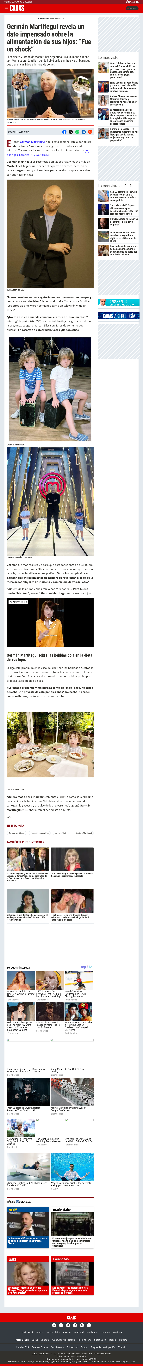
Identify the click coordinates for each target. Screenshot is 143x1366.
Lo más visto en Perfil (115, 185)
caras (28, 1260)
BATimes (117, 1332)
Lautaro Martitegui (84, 833)
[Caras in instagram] (54, 1325)
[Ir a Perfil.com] (132, 2)
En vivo (133, 8)
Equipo (84, 1347)
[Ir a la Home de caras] (17, 10)
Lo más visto (108, 57)
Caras (35, 1339)
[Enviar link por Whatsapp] (77, 132)
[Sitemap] (89, 1325)
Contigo (45, 1339)
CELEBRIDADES (43, 18)
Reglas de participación (103, 1347)
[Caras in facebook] (61, 1325)
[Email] (90, 132)
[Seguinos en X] (68, 1325)
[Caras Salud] (119, 305)
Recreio (112, 1339)
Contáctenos (57, 1347)
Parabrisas (92, 1332)
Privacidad (72, 1347)
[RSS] (82, 1325)
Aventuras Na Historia (63, 1339)
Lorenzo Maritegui (62, 833)
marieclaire (72, 1210)
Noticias (40, 1332)
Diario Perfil (27, 1332)
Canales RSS (22, 1347)
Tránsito (122, 1347)
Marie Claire (53, 1332)
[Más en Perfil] (23, 1202)
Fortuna (67, 1332)
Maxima (123, 1339)
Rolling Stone (84, 1339)
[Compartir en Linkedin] (84, 132)
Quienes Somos (40, 1347)
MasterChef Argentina (39, 833)
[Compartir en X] (71, 132)
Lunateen (105, 1332)
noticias (28, 1210)
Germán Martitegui (16, 833)
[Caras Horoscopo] (119, 318)
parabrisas (72, 1260)
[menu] (6, 8)
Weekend (79, 1332)
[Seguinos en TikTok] (75, 1325)
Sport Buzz (100, 1339)
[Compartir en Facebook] (64, 132)
